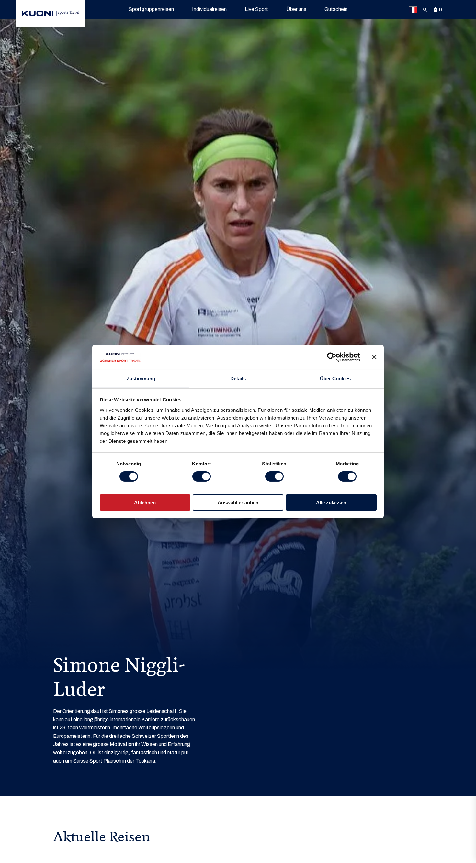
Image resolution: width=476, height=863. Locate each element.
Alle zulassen (331, 502)
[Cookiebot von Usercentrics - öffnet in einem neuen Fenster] (331, 357)
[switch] (201, 476)
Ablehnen (145, 502)
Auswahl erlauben (238, 502)
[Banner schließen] (374, 357)
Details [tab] (238, 378)
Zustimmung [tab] (141, 378)
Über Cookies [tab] (335, 378)
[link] (50, 13)
